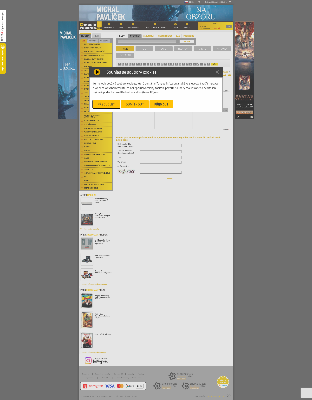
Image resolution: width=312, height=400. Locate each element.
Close (217, 72)
